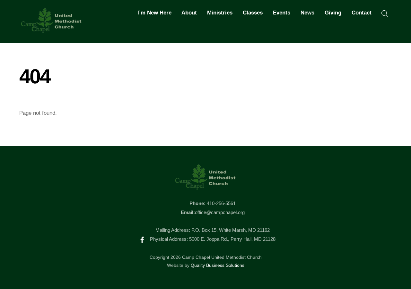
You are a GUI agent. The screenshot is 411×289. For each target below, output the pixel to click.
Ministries (219, 13)
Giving (333, 13)
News (307, 13)
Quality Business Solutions (217, 265)
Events (281, 13)
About (189, 13)
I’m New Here (154, 13)
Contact (362, 13)
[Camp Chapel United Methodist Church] (51, 30)
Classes (253, 13)
